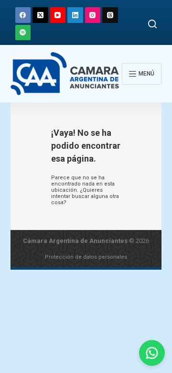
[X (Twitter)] (40, 15)
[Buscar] (152, 24)
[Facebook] (23, 15)
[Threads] (110, 15)
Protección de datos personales (86, 257)
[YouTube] (58, 15)
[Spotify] (23, 33)
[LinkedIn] (75, 15)
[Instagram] (93, 15)
